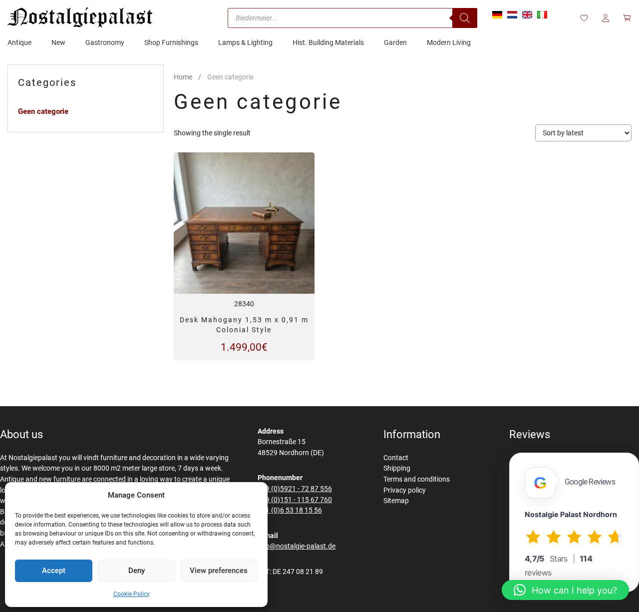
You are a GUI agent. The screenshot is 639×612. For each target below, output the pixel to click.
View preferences (219, 570)
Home (183, 77)
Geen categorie (43, 111)
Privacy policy (404, 490)
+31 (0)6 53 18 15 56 (290, 510)
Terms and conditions (416, 479)
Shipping (396, 468)
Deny (136, 570)
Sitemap (396, 501)
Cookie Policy (131, 594)
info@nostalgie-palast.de (296, 546)
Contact (395, 458)
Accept (53, 570)
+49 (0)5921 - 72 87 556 (295, 489)
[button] (565, 590)
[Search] (464, 18)
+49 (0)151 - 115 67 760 (295, 500)
